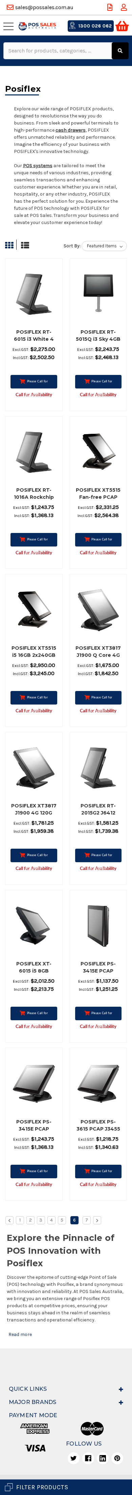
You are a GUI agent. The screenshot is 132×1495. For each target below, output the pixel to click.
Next (97, 1220)
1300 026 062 (94, 26)
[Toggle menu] (10, 26)
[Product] (33, 294)
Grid (11, 245)
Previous (9, 1220)
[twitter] (74, 1458)
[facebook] (88, 1458)
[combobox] (58, 50)
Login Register (125, 7)
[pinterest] (117, 1458)
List (23, 245)
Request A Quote (110, 7)
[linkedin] (103, 1458)
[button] (66, 1487)
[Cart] (122, 26)
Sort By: (72, 246)
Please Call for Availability (37, 384)
